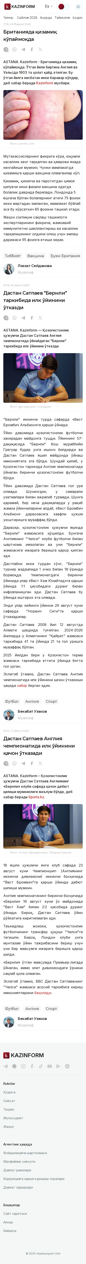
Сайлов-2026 (27, 18)
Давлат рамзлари (17, 1170)
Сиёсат (9, 1101)
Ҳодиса (78, 18)
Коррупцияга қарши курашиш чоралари (33, 1179)
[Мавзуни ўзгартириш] (64, 6)
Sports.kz (36, 797)
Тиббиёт (13, 256)
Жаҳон (8, 1127)
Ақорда (46, 18)
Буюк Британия (65, 256)
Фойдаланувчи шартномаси (25, 1153)
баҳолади (42, 993)
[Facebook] (31, 50)
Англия (32, 701)
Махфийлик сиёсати (19, 1161)
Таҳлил (8, 1109)
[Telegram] (23, 50)
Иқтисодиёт (13, 1118)
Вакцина (35, 256)
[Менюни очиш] (78, 6)
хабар (21, 685)
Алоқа (8, 1222)
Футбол (12, 701)
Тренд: (8, 17)
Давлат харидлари (18, 1187)
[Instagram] (6, 50)
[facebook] (32, 1066)
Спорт (51, 701)
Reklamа (9, 1231)
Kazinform (44, 83)
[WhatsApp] (14, 50)
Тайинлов (62, 18)
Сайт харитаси (15, 1213)
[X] (40, 50)
